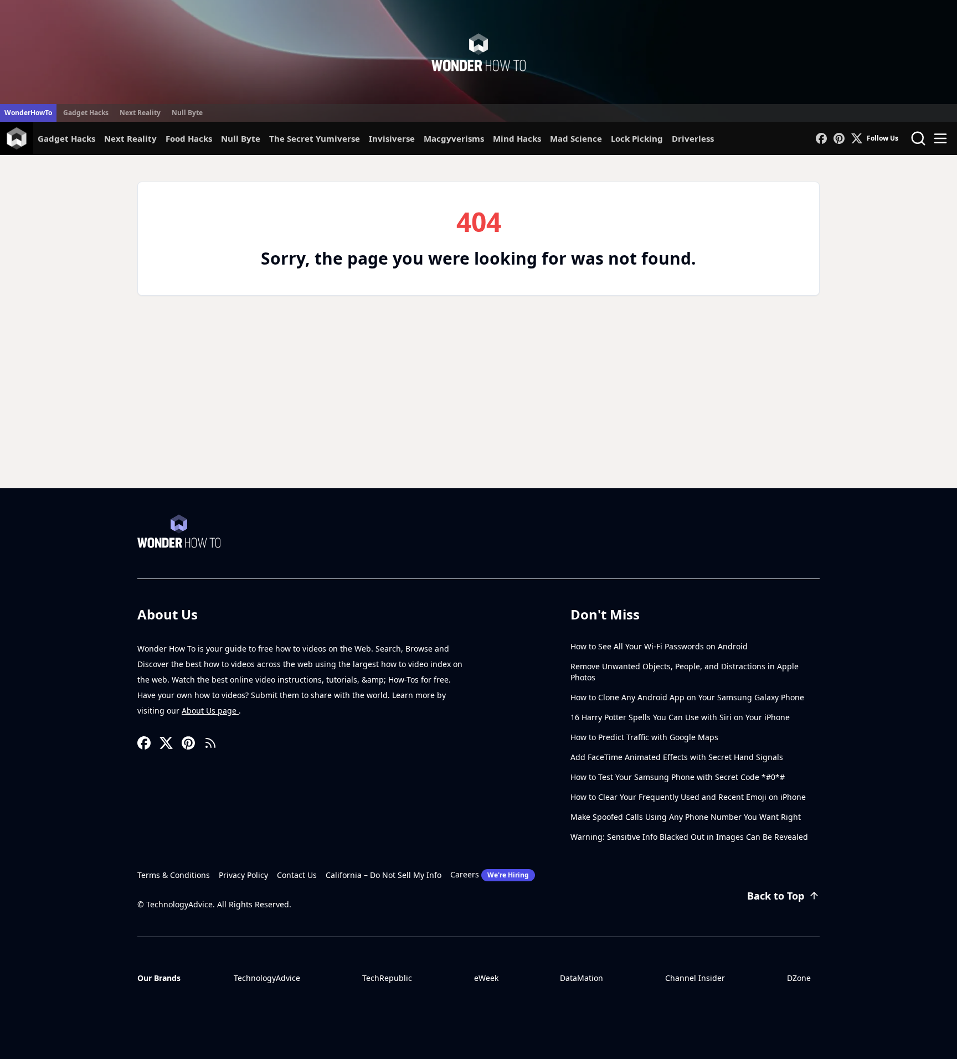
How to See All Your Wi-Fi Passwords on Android (659, 646)
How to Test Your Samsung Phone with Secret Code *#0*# (677, 777)
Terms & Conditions (173, 875)
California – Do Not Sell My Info (383, 875)
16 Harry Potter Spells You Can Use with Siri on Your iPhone (680, 717)
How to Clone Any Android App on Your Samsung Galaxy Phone (687, 697)
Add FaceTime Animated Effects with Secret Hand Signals (676, 757)
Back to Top (775, 895)
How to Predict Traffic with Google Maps (644, 737)
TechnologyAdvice (267, 978)
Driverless (693, 138)
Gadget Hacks (86, 112)
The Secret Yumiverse (314, 138)
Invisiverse (392, 138)
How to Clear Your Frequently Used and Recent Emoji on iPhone (688, 797)
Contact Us (297, 875)
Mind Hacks (517, 138)
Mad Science (576, 138)
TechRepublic (387, 978)
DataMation (581, 978)
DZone (799, 978)
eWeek (486, 978)
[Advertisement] (478, 405)
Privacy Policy (243, 875)
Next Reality (140, 112)
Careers (489, 874)
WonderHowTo (28, 112)
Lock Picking (637, 138)
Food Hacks (189, 138)
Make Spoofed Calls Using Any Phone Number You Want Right (685, 817)
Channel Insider (695, 978)
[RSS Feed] (210, 743)
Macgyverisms (454, 138)
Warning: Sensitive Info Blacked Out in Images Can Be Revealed (689, 836)
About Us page (210, 710)
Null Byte (187, 112)
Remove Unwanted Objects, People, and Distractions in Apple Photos (684, 672)
